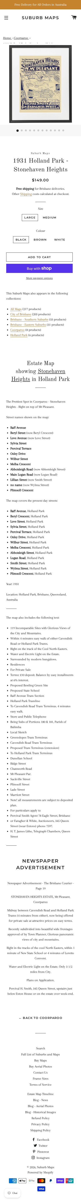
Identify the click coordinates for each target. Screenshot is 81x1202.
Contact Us (40, 1072)
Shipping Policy (40, 1130)
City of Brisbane (20, 314)
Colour (40, 231)
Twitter (42, 1146)
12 (63, 131)
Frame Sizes (40, 1078)
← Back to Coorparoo (41, 1018)
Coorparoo (17, 330)
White (59, 239)
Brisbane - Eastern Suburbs (28, 325)
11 (59, 131)
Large (30, 217)
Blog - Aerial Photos (40, 1106)
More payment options (39, 278)
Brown (40, 239)
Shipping (26, 194)
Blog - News (40, 1100)
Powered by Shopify (40, 1172)
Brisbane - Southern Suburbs (29, 319)
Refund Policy (41, 1118)
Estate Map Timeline (40, 1094)
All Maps (16, 309)
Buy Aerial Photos (40, 1066)
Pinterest (43, 1152)
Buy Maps (40, 1060)
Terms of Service (40, 1084)
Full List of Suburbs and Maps (40, 1054)
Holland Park (18, 335)
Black (21, 239)
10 (55, 131)
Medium (49, 217)
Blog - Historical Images (40, 1112)
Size (40, 209)
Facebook (42, 1140)
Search (40, 1048)
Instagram (43, 1158)
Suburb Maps (45, 1167)
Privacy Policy (40, 1124)
